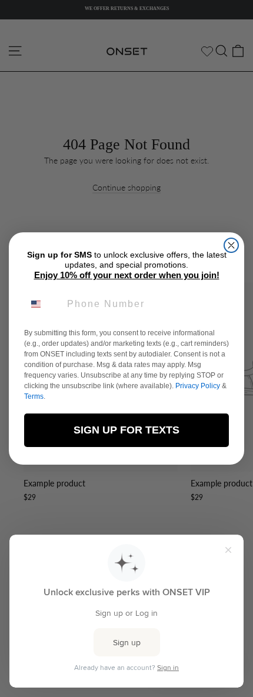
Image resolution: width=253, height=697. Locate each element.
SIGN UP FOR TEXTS (126, 430)
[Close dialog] (231, 245)
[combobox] (43, 304)
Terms (34, 396)
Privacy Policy (197, 386)
